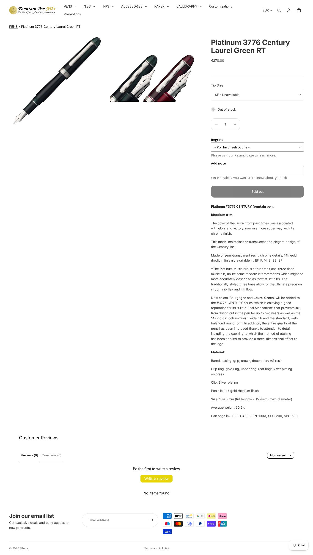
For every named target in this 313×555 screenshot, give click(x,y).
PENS (13, 26)
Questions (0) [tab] (51, 455)
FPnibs (24, 548)
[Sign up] (151, 520)
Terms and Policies (156, 548)
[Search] (279, 10)
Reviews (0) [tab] (29, 455)
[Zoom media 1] (56, 80)
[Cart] (299, 10)
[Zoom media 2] (152, 80)
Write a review (156, 478)
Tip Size (217, 85)
